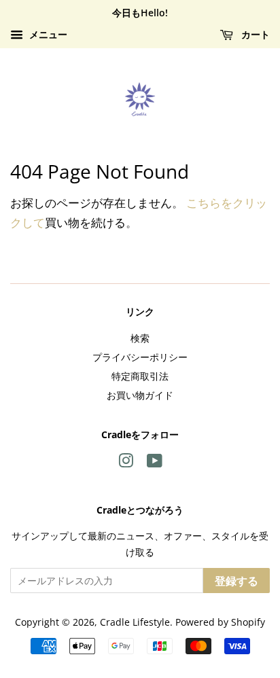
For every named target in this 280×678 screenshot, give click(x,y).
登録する (236, 580)
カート (254, 34)
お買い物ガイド (140, 395)
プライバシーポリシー (140, 357)
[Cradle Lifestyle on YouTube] (154, 463)
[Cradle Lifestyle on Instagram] (125, 463)
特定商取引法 (140, 376)
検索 (140, 338)
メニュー (47, 34)
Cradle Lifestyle (135, 621)
